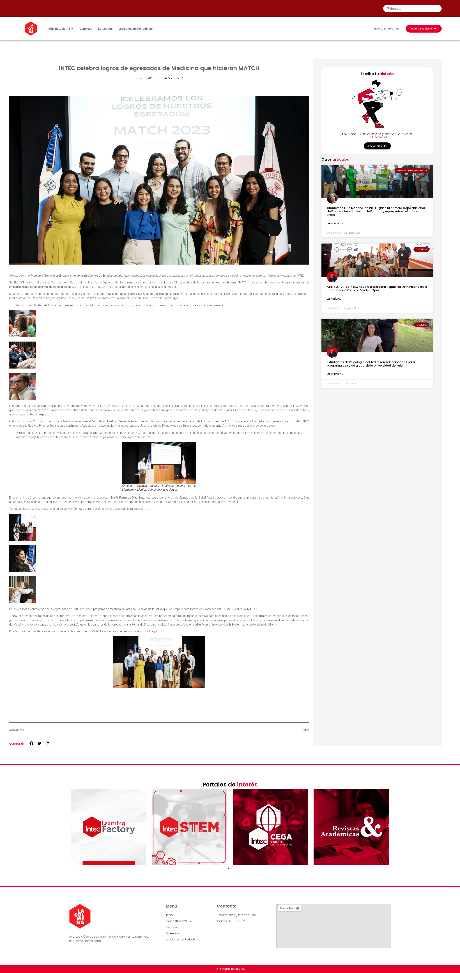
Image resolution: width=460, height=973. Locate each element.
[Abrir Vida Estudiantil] (72, 28)
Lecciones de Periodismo (183, 939)
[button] (31, 743)
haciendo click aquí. (145, 631)
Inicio (169, 915)
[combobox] (412, 8)
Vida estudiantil (176, 921)
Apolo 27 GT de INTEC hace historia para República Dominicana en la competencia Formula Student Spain (377, 288)
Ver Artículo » (335, 223)
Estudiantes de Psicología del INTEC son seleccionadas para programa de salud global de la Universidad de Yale (371, 364)
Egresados (173, 933)
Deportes (172, 927)
